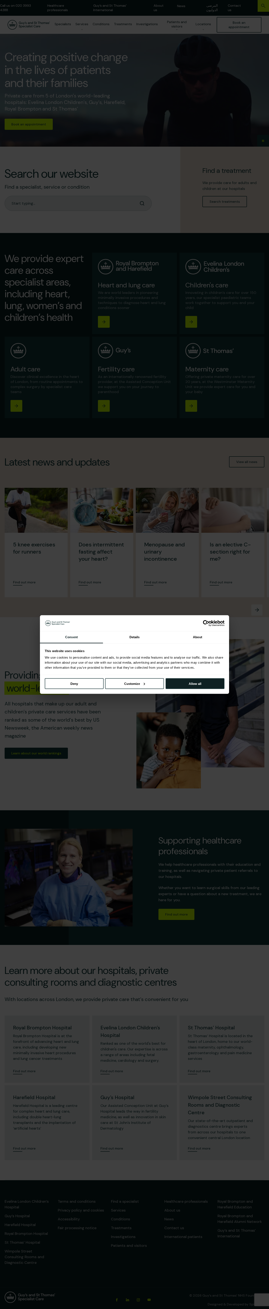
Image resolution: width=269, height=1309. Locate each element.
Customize (132, 683)
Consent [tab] (71, 637)
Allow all (195, 683)
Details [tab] (134, 637)
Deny (74, 683)
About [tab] (197, 637)
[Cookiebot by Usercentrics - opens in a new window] (206, 623)
